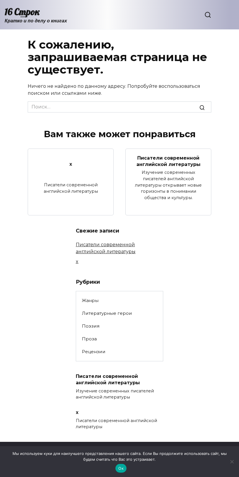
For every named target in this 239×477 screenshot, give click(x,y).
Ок (121, 468)
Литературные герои (107, 313)
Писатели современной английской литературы (168, 161)
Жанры (90, 300)
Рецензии (94, 351)
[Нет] (232, 462)
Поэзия (90, 326)
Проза (89, 339)
